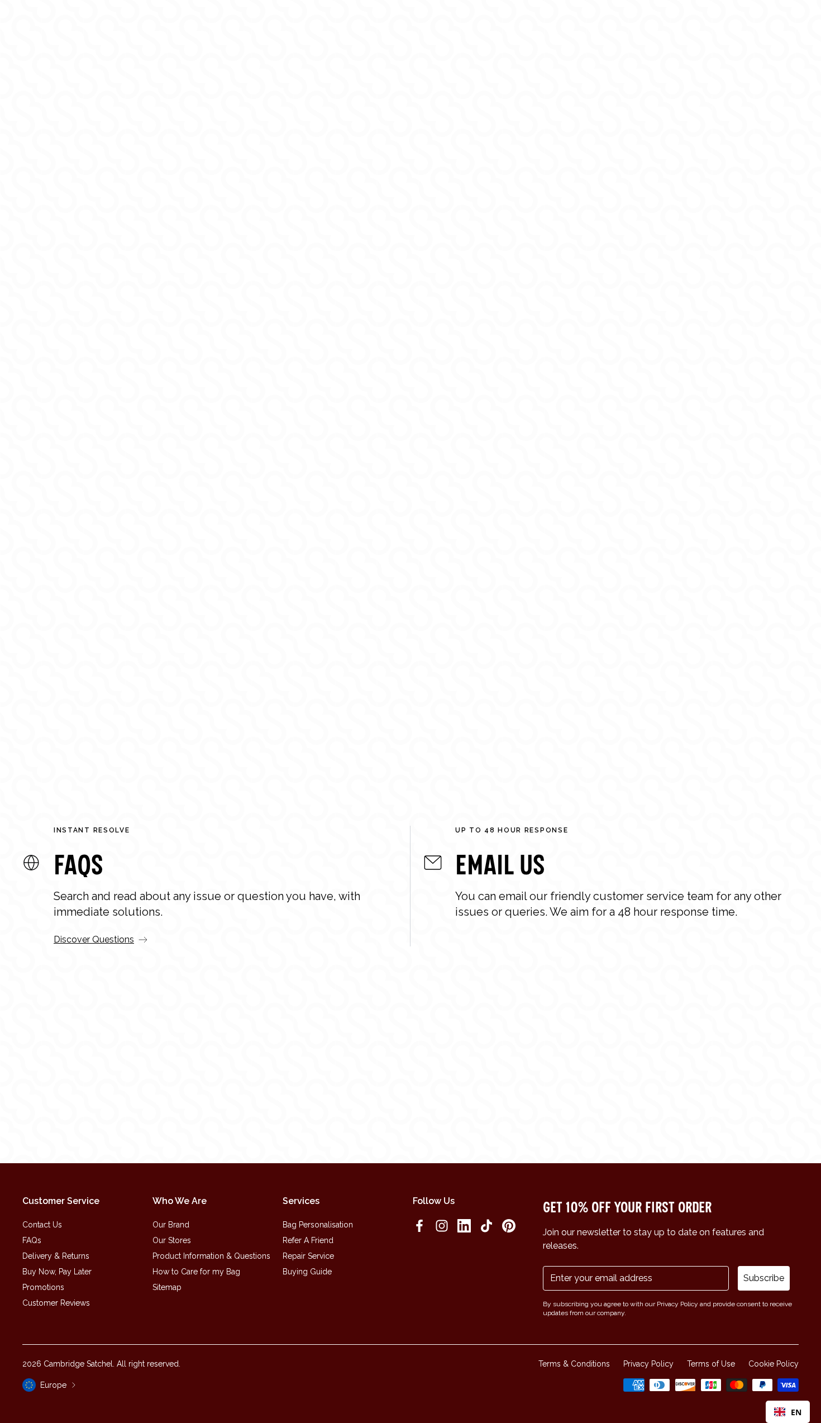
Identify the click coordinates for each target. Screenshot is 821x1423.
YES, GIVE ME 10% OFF (494, 756)
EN (796, 1412)
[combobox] (788, 1412)
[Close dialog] (564, 575)
